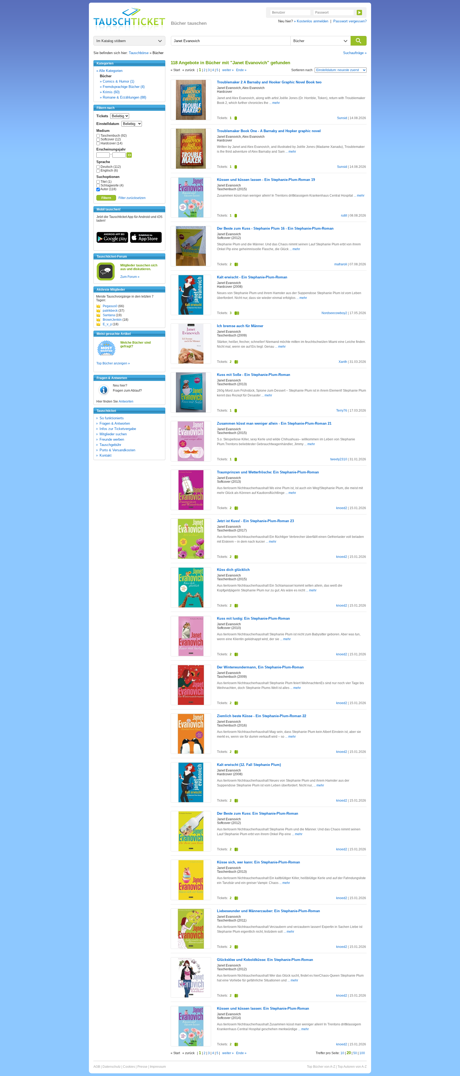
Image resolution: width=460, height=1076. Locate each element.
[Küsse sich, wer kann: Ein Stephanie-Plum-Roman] (191, 899)
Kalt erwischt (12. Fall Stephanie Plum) (249, 765)
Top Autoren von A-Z (352, 1067)
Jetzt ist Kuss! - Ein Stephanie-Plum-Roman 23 (255, 521)
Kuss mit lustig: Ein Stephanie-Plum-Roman (253, 618)
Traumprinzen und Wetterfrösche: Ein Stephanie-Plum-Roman (268, 472)
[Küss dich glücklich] (191, 606)
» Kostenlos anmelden (311, 21)
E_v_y (107, 324)
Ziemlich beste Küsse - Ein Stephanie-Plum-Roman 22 (261, 716)
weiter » (228, 70)
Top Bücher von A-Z (321, 1067)
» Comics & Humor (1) (117, 81)
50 (355, 1053)
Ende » (241, 70)
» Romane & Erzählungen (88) (123, 97)
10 (342, 1053)
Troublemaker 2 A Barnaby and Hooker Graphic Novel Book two (269, 82)
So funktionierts (112, 418)
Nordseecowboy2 (334, 313)
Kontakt (106, 455)
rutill (344, 215)
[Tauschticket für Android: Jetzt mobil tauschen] (112, 242)
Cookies (129, 1067)
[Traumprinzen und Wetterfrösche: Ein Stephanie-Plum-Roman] (191, 509)
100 (362, 1053)
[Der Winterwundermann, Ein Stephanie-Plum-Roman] (191, 704)
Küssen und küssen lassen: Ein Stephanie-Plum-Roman (263, 1008)
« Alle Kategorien (109, 71)
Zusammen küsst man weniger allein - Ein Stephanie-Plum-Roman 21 (274, 423)
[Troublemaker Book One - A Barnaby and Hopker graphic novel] (191, 167)
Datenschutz (111, 1067)
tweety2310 (338, 459)
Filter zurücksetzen (132, 198)
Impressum (158, 1067)
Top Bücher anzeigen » (113, 363)
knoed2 (341, 508)
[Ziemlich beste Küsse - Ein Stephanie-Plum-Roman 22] (191, 752)
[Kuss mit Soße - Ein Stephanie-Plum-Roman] (191, 411)
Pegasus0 (110, 306)
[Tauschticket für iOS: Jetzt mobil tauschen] (146, 242)
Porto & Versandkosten (117, 450)
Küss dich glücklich (233, 570)
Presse (142, 1067)
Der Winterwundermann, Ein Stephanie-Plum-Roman (260, 667)
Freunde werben (112, 439)
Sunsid (342, 118)
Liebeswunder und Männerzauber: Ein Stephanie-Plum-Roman (268, 911)
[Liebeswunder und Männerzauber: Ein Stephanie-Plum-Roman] (191, 947)
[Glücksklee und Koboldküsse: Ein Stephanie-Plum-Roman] (191, 996)
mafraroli (340, 264)
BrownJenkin (112, 320)
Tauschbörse (139, 53)
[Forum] (105, 280)
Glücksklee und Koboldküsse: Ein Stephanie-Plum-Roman (265, 960)
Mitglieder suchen (113, 434)
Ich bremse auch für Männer (240, 326)
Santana (109, 315)
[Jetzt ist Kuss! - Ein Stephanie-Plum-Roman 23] (191, 557)
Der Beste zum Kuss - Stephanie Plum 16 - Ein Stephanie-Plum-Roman (275, 228)
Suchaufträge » (355, 53)
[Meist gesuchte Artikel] (106, 355)
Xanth (343, 362)
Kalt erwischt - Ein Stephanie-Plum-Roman (252, 277)
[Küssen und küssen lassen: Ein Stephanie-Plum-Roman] (191, 1045)
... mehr (274, 103)
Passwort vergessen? (350, 21)
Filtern (106, 198)
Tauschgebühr (110, 445)
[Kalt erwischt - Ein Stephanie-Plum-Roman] (191, 314)
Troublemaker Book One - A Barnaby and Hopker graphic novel (269, 131)
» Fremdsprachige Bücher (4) (122, 87)
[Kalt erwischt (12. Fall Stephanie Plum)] (191, 801)
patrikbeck (110, 310)
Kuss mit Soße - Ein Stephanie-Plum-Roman (253, 375)
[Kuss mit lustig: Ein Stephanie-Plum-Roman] (191, 655)
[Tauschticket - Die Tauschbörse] (129, 19)
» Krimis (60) (110, 92)
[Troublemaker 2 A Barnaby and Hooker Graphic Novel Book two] (191, 119)
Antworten (126, 401)
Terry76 (341, 410)
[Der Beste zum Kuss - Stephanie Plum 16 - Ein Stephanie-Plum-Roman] (191, 265)
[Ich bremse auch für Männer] (191, 362)
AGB (96, 1067)
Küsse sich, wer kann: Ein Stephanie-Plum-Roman (258, 862)
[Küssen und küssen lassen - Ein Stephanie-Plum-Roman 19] (191, 216)
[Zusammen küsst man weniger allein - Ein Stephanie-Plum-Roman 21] (191, 460)
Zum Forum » (129, 277)
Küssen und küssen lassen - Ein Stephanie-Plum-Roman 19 (266, 180)
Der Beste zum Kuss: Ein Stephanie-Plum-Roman (257, 813)
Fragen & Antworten (115, 423)
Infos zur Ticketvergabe (118, 429)
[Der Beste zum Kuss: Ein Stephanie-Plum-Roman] (191, 850)
